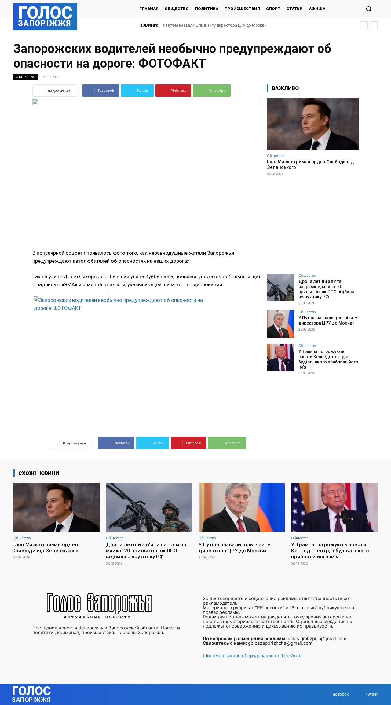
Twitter (372, 694)
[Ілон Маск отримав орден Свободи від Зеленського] (313, 124)
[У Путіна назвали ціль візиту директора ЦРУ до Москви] (280, 324)
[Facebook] (325, 694)
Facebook (340, 694)
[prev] (364, 25)
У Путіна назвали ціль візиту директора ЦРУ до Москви (327, 320)
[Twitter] (359, 694)
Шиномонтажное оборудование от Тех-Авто (252, 656)
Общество (26, 77)
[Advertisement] (313, 222)
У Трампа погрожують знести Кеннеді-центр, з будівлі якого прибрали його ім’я (241, 25)
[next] (374, 25)
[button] (369, 9)
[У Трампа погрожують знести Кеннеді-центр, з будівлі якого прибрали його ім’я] (280, 357)
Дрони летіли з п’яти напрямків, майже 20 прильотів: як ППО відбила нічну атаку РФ (326, 289)
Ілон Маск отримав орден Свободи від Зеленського (46, 547)
